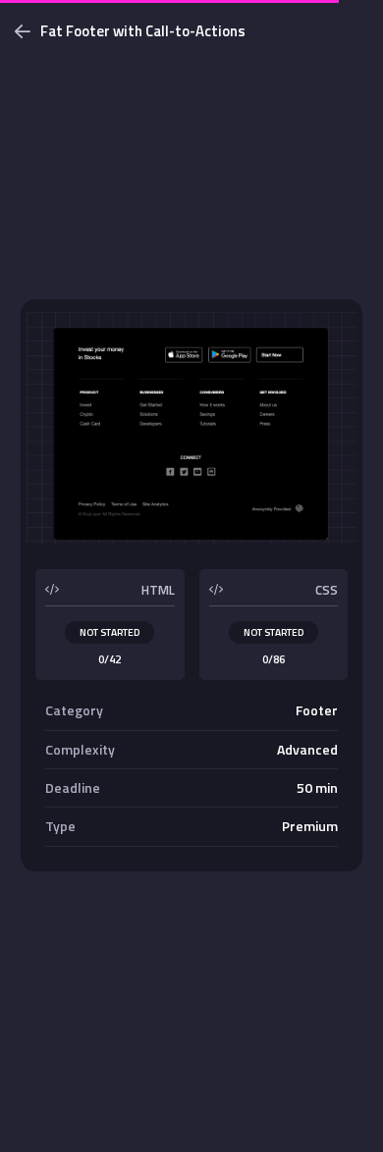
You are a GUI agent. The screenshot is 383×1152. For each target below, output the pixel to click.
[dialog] (191, 576)
